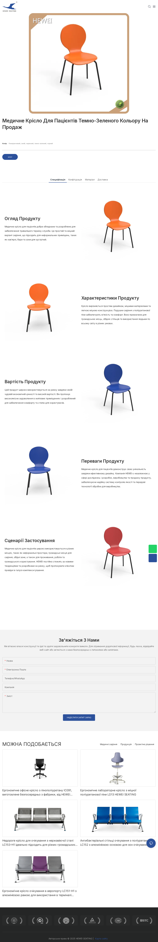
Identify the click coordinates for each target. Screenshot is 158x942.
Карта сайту (101, 938)
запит (10, 157)
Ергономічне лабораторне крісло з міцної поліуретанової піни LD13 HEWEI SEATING (108, 792)
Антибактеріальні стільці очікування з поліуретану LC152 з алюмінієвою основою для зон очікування (114, 842)
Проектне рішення (144, 744)
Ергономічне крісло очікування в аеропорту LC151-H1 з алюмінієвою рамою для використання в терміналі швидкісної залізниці (39, 893)
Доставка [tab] (103, 179)
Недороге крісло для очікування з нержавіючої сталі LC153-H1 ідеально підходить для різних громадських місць (38, 843)
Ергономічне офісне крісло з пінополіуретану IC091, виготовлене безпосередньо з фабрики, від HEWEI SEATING (37, 793)
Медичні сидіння (108, 744)
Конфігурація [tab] (75, 179)
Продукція (126, 744)
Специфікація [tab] (57, 179)
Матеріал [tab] (90, 179)
